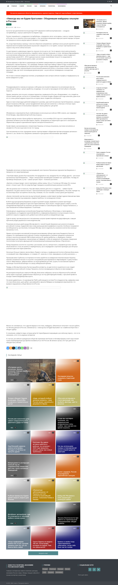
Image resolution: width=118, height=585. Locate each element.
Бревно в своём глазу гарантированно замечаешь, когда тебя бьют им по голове (66, 544)
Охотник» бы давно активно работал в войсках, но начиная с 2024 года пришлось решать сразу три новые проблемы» (42, 447)
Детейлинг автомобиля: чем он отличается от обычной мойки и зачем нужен (19, 516)
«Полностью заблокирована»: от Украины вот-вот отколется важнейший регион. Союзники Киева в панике (43, 494)
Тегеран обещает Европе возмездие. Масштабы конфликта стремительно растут (18, 401)
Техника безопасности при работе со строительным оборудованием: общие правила (68, 520)
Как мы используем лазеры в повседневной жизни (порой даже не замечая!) (67, 449)
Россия (29, 6)
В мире (22, 6)
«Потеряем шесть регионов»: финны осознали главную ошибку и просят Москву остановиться (19, 371)
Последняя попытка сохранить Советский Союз (66, 378)
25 (76, 27)
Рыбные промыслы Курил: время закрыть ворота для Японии (18, 497)
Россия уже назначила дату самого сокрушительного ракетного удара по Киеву (18, 420)
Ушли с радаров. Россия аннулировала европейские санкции (67, 474)
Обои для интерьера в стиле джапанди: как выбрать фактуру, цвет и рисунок (67, 401)
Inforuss (18, 27)
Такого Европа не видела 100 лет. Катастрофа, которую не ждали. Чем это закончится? (42, 544)
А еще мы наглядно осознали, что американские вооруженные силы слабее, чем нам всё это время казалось (67, 423)
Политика (51, 6)
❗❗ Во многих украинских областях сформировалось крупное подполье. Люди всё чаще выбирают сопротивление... (45, 13)
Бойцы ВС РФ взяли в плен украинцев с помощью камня (66, 497)
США (35, 6)
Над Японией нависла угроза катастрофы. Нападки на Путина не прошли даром (16, 449)
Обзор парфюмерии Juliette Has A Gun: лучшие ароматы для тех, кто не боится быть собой (18, 544)
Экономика (62, 6)
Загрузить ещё (43, 553)
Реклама (60, 569)
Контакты (27, 1)
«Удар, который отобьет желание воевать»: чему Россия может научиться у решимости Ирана (43, 401)
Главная (14, 6)
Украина (42, 6)
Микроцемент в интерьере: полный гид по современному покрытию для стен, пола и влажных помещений (18, 466)
